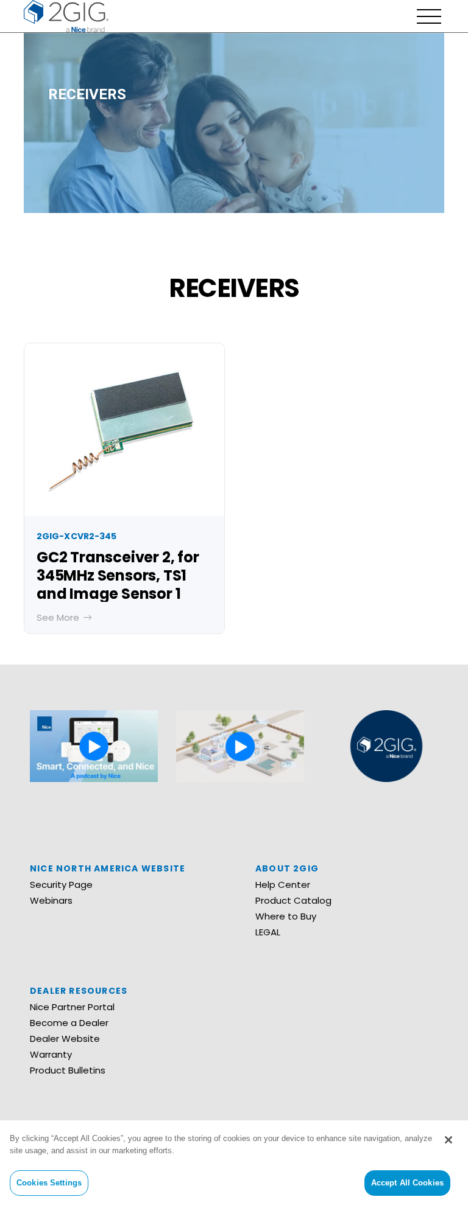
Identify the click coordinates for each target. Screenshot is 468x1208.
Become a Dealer (69, 1022)
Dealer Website (65, 1038)
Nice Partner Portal (72, 1006)
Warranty (51, 1054)
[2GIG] (66, 15)
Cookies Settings (49, 1182)
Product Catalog (293, 900)
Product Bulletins (67, 1070)
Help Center (282, 884)
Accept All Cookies (407, 1182)
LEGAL (267, 932)
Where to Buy (285, 916)
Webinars (51, 900)
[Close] (448, 1139)
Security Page (61, 884)
